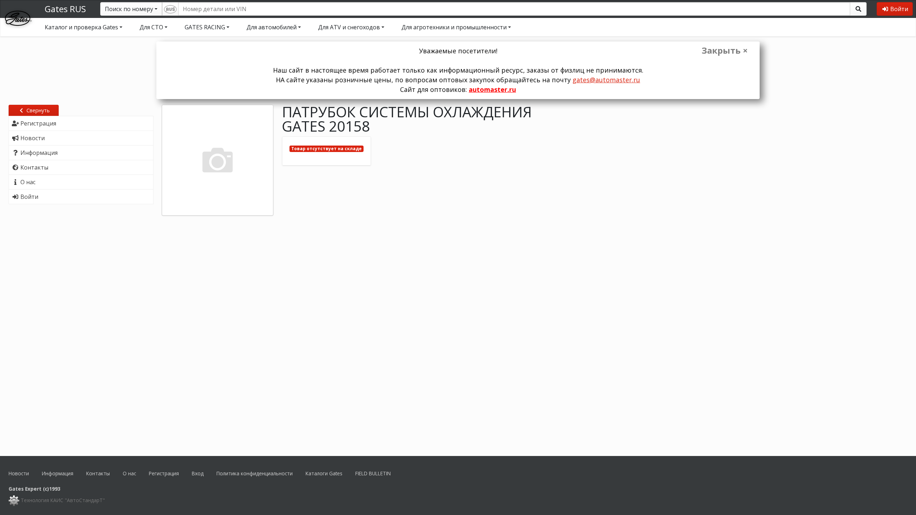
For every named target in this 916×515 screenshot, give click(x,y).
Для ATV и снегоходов (349, 27)
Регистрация (164, 473)
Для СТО (151, 27)
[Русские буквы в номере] (170, 9)
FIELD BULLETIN (373, 473)
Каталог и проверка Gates (81, 27)
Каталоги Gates (324, 473)
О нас (129, 473)
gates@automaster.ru (606, 79)
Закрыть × (725, 50)
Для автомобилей (272, 27)
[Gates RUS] (18, 17)
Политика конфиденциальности (254, 473)
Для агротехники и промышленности (454, 27)
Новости (19, 473)
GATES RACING (205, 27)
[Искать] (858, 9)
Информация (57, 473)
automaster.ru (492, 89)
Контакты (98, 473)
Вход (198, 473)
